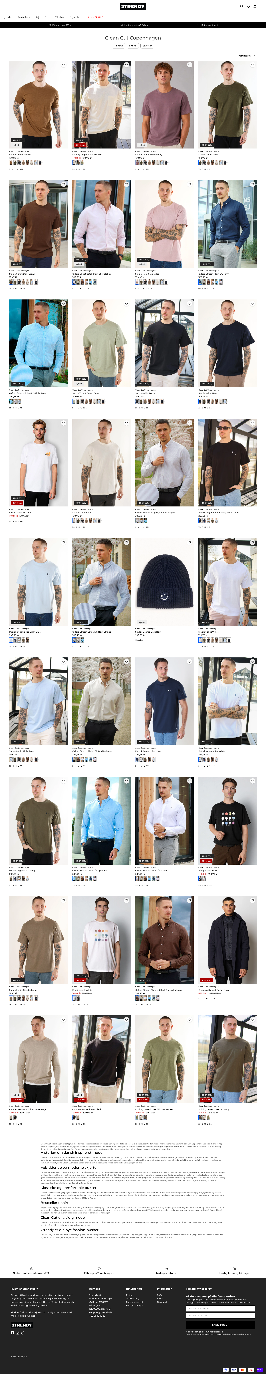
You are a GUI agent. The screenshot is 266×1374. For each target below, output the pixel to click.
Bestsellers (24, 17)
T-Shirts (118, 45)
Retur (129, 1295)
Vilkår (160, 1298)
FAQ (159, 1295)
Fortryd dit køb (134, 1305)
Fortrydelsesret (134, 1302)
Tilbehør (59, 17)
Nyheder (7, 17)
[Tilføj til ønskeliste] (63, 64)
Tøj (37, 17)
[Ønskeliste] (248, 6)
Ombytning (132, 1298)
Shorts (132, 45)
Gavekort (162, 1302)
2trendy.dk (22, 1357)
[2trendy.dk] (133, 6)
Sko (47, 17)
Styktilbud (75, 17)
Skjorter (147, 45)
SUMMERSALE (95, 17)
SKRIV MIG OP (220, 1324)
